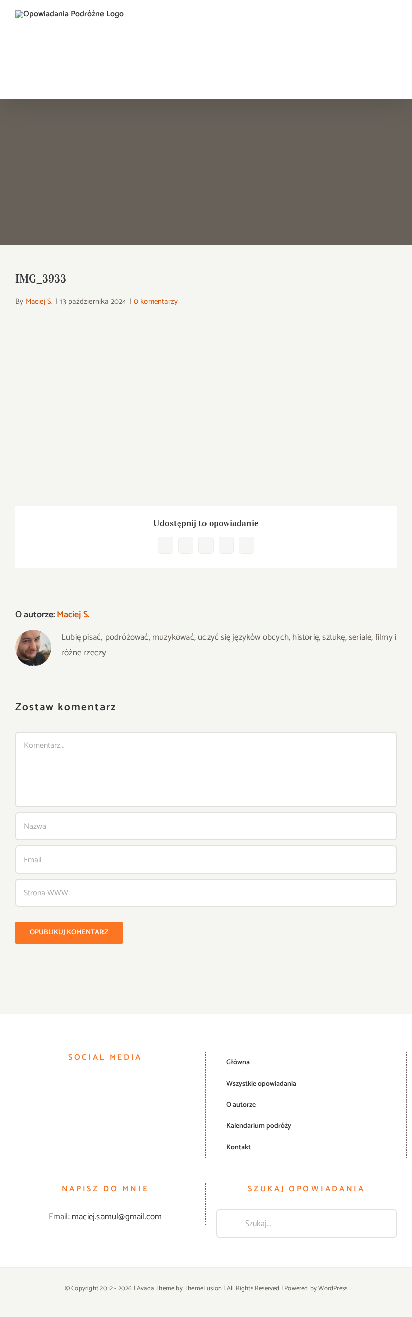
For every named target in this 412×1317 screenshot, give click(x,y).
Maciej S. (39, 301)
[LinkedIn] (112, 1085)
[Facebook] (71, 1085)
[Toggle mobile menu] (393, 26)
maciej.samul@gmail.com (117, 1217)
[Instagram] (84, 1085)
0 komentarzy (156, 301)
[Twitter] (98, 1085)
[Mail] (140, 1085)
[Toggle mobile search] (375, 26)
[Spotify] (126, 1085)
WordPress (332, 1288)
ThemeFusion (203, 1288)
